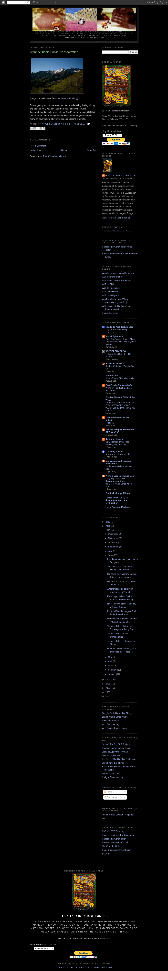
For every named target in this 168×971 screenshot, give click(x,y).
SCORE (106, 853)
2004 (108, 696)
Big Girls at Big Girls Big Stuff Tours (119, 759)
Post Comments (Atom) (54, 156)
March (111, 665)
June (110, 555)
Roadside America (114, 363)
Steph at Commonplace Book (116, 748)
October (112, 542)
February (112, 670)
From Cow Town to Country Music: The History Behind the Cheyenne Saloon (120, 342)
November (113, 538)
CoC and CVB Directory (113, 831)
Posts (109, 792)
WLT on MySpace (110, 295)
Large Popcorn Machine (117, 507)
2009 (108, 679)
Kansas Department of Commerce (118, 835)
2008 (108, 684)
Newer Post (35, 150)
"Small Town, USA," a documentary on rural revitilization (116, 500)
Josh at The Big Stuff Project (116, 744)
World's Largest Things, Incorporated (114, 231)
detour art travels (114, 439)
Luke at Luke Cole (110, 773)
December (113, 534)
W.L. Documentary (111, 724)
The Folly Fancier (114, 451)
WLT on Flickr (108, 284)
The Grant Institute (111, 846)
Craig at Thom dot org (112, 777)
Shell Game (110, 390)
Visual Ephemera (114, 336)
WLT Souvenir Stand (112, 277)
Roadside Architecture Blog (119, 327)
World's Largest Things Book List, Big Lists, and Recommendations (120, 478)
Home (64, 150)
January (112, 674)
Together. (109, 423)
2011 (108, 526)
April (110, 661)
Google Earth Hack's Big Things (117, 713)
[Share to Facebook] (40, 128)
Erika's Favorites (110, 313)
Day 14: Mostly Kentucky (116, 329)
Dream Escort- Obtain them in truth (120, 378)
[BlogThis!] (34, 128)
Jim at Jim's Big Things (113, 763)
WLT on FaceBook (111, 288)
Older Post (92, 150)
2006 (108, 692)
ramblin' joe (111, 375)
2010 (108, 530)
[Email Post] (88, 124)
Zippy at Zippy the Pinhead (115, 752)
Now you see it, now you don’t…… (120, 454)
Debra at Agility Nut (111, 755)
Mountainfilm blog (69, 98)
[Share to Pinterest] (43, 128)
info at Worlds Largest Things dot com (84, 967)
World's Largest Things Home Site (118, 273)
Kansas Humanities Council (115, 842)
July (110, 551)
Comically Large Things (117, 493)
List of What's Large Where (115, 717)
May (110, 657)
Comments (111, 797)
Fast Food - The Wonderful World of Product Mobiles (119, 386)
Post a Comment (38, 146)
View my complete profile (116, 218)
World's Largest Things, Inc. (121, 175)
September (113, 546)
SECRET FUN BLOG (115, 351)
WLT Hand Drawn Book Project (116, 280)
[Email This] (31, 128)
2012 (108, 522)
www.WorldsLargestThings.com (84, 37)
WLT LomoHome (110, 291)
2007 (108, 688)
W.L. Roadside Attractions (114, 728)
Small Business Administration (116, 850)
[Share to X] (37, 128)
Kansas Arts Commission (114, 839)
